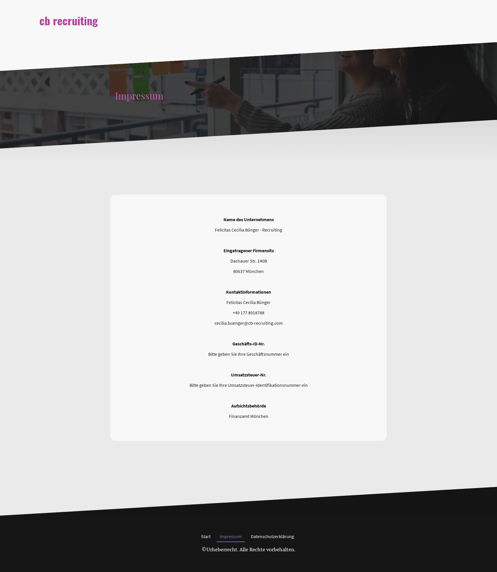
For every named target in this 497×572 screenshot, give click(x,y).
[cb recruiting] (86, 34)
